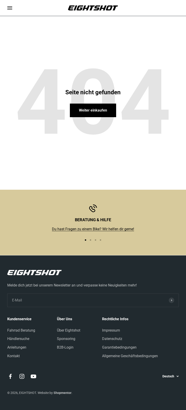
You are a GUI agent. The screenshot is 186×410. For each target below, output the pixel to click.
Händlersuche (18, 339)
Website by (54, 393)
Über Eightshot (68, 330)
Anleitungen (16, 347)
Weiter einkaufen (93, 110)
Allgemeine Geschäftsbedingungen (130, 356)
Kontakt (13, 356)
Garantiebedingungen (119, 347)
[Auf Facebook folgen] (10, 376)
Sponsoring (66, 339)
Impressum (111, 330)
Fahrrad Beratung (21, 330)
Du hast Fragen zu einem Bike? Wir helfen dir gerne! (93, 229)
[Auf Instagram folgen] (22, 376)
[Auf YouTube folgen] (33, 376)
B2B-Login (65, 347)
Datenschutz (112, 339)
